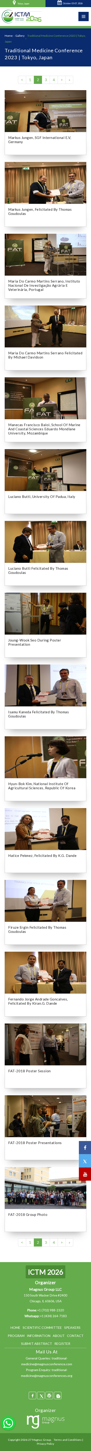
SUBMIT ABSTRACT (36, 1344)
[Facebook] (32, 1395)
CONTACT (75, 1336)
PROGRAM (16, 1336)
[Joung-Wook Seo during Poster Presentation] (45, 613)
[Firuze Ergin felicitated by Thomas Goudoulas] (45, 900)
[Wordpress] (49, 1395)
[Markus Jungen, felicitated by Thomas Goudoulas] (45, 182)
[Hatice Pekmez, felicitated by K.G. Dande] (45, 828)
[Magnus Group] (45, 1422)
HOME (15, 1327)
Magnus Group (41, 1439)
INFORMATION (38, 1336)
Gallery (19, 35)
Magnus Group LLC (45, 1289)
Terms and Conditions (68, 1439)
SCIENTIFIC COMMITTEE (42, 1327)
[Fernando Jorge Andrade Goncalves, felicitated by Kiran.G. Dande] (45, 972)
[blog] (57, 1395)
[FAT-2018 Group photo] (45, 1187)
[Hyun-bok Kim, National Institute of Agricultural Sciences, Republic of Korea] (45, 757)
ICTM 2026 (45, 1272)
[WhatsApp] (8, 1423)
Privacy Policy (45, 1443)
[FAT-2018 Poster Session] (45, 1044)
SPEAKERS (72, 1327)
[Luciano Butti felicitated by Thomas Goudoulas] (45, 541)
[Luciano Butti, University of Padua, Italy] (45, 469)
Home (9, 35)
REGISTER (62, 1344)
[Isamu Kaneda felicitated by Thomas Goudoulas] (45, 685)
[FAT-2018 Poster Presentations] (45, 1116)
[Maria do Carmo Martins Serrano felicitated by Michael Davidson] (45, 326)
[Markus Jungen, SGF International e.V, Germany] (45, 111)
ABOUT (59, 1336)
